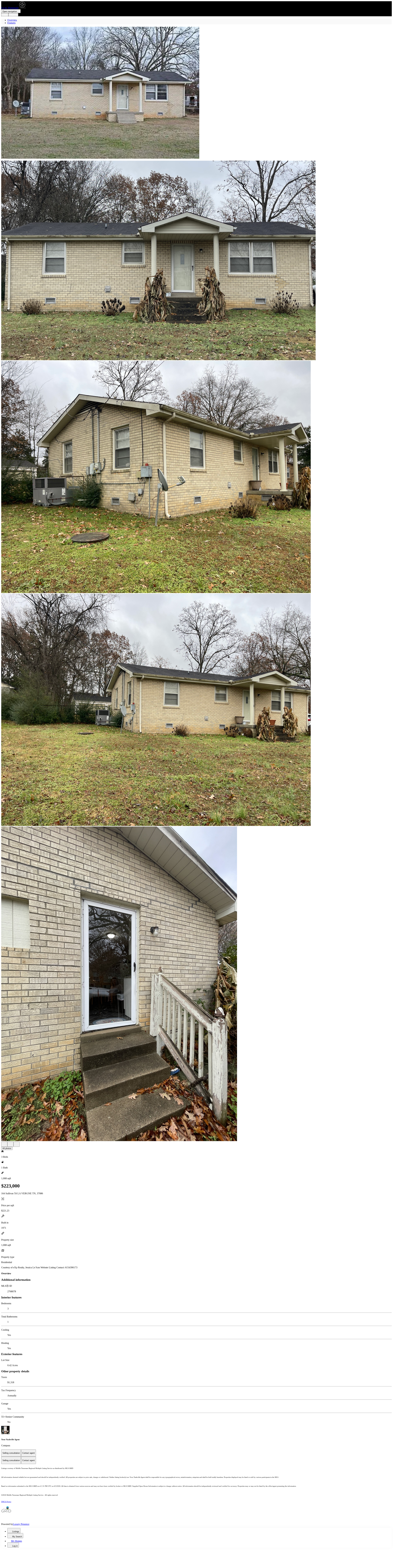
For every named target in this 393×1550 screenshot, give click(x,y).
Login (4, 15)
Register (13, 15)
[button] (196, 94)
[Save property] (10, 1144)
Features (11, 23)
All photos (6, 1148)
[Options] (4, 1144)
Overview (12, 20)
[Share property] (17, 1144)
